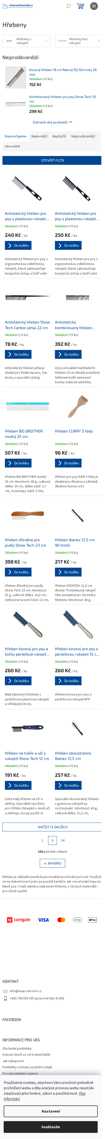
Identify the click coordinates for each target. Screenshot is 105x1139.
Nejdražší (59, 136)
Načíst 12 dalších (52, 827)
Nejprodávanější (83, 136)
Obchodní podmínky (17, 1048)
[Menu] (94, 6)
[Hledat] (68, 6)
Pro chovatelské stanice (20, 1073)
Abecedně (12, 146)
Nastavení (51, 1111)
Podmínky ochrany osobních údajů (27, 1067)
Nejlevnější (39, 136)
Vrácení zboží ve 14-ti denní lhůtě (26, 1054)
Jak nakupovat (13, 1061)
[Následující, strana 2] (52, 840)
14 (62, 840)
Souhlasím (50, 1127)
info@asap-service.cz (26, 991)
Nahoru (54, 863)
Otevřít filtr (52, 160)
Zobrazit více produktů (50, 122)
